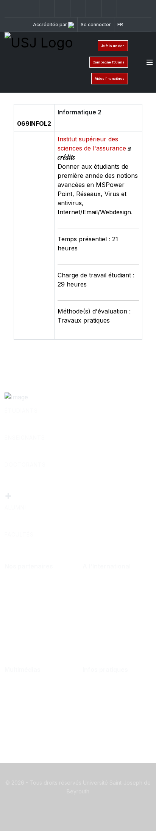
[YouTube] (93, 8)
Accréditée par (50, 24)
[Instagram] (62, 8)
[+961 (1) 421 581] (109, 8)
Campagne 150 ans (109, 62)
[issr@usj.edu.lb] (124, 8)
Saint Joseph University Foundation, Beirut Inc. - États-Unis (117, 633)
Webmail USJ (109, 714)
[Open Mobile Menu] (150, 62)
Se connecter (96, 24)
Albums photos (34, 690)
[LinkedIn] (78, 8)
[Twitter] (47, 8)
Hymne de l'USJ (36, 726)
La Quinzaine (31, 714)
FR (120, 24)
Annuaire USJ (111, 702)
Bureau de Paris (113, 586)
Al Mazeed (27, 586)
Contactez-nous (113, 690)
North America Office (111, 603)
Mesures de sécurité (119, 726)
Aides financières (110, 78)
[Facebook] (31, 8)
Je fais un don (113, 46)
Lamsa (21, 599)
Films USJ (27, 702)
